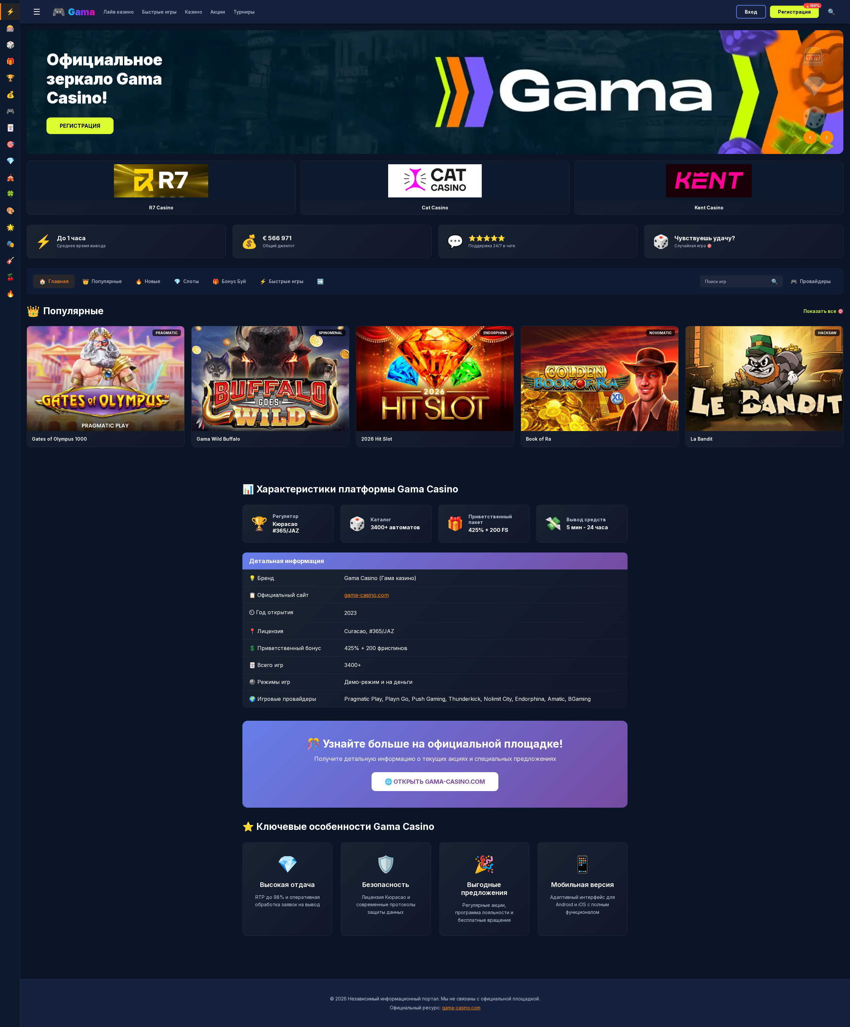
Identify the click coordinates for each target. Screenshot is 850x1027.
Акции (218, 12)
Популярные (102, 281)
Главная (54, 281)
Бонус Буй (229, 281)
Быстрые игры (159, 12)
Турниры (244, 12)
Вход (751, 12)
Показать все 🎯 (823, 311)
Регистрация (798, 10)
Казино (193, 12)
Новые (147, 281)
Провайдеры (811, 281)
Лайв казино (118, 12)
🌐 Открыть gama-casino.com (435, 781)
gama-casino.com (366, 595)
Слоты (186, 281)
